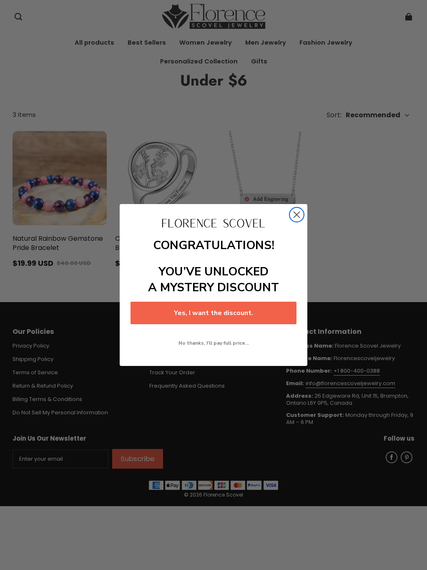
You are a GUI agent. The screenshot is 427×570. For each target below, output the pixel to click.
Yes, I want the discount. (213, 313)
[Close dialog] (296, 214)
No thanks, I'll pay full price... (213, 343)
